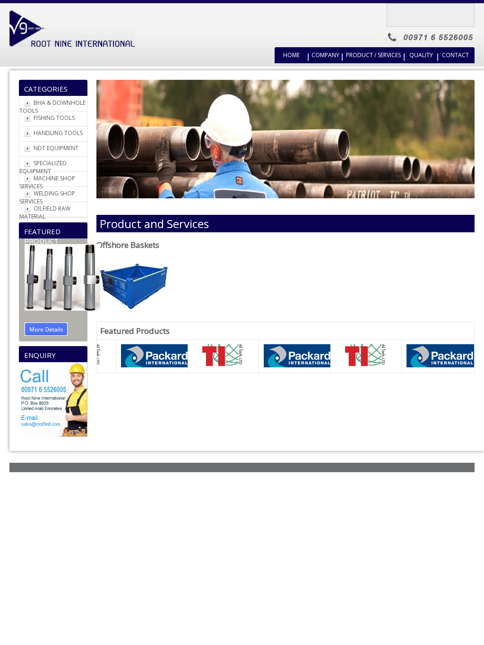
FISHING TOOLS (54, 118)
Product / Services (373, 55)
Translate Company (434, 12)
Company (325, 55)
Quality (421, 55)
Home (291, 55)
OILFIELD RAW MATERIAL (44, 212)
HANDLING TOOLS (58, 133)
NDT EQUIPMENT (56, 148)
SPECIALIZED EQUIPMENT (43, 167)
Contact (455, 55)
